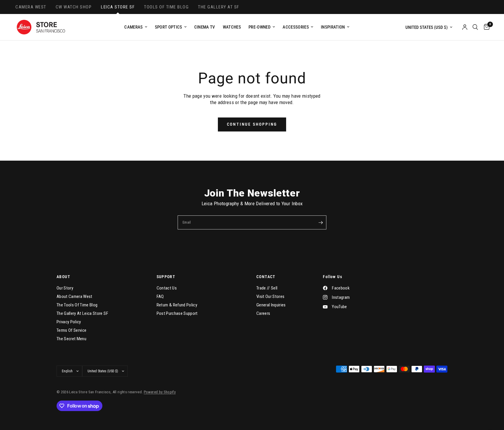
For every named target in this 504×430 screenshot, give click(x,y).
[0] (485, 27)
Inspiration (333, 27)
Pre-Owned (260, 27)
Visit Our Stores (270, 296)
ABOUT (63, 277)
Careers (263, 313)
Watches (232, 27)
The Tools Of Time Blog (77, 305)
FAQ (160, 296)
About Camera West (74, 296)
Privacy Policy (69, 321)
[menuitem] (135, 27)
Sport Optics (168, 27)
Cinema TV (204, 27)
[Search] (475, 27)
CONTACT (266, 277)
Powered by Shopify (160, 392)
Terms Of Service (71, 330)
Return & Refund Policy (177, 305)
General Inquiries (271, 305)
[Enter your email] (320, 222)
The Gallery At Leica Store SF (82, 313)
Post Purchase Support (177, 313)
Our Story (65, 288)
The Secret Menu (71, 338)
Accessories (296, 27)
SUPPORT (166, 277)
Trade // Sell (266, 288)
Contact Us (167, 288)
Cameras (133, 27)
